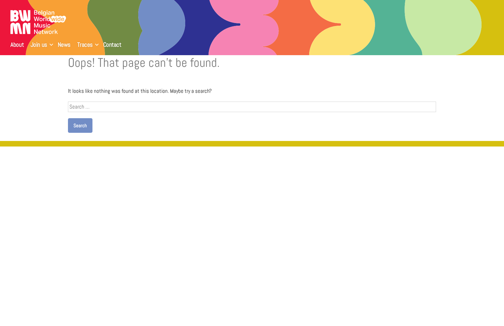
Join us (39, 44)
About (17, 44)
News (64, 44)
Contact (112, 44)
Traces (84, 44)
